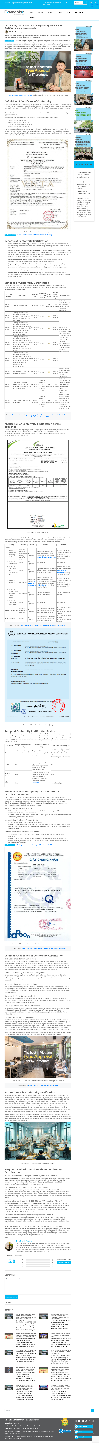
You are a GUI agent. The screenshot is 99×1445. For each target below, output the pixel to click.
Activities (7, 3)
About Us (40, 13)
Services (50, 13)
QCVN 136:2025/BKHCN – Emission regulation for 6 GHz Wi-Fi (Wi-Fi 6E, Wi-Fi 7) (61, 1352)
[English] (97, 3)
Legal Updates (28, 3)
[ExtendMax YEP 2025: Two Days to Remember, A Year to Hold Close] (43, 1336)
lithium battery (42, 585)
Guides (60, 13)
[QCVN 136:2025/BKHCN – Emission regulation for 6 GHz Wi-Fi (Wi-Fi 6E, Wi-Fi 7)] (43, 1352)
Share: (7, 1237)
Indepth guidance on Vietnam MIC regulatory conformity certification (42, 625)
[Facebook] (10, 1237)
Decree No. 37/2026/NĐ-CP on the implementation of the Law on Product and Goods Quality (26, 1335)
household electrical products (46, 557)
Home (31, 13)
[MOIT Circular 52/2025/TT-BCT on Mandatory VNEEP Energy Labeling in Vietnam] (43, 1370)
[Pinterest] (18, 1237)
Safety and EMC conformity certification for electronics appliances (44, 948)
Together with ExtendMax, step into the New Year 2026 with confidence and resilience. (26, 1369)
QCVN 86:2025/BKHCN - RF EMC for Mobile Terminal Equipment (26, 1351)
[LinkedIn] (21, 1237)
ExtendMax (35, 782)
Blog (69, 13)
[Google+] (15, 1237)
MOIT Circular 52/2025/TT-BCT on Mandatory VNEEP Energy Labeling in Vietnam (60, 1369)
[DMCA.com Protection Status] (64, 1422)
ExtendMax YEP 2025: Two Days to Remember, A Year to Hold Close (60, 1335)
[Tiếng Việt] (92, 4)
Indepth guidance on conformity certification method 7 (34, 845)
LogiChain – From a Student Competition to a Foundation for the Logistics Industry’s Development (60, 1387)
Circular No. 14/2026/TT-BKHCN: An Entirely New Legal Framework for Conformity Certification (60, 1316)
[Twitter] (12, 1237)
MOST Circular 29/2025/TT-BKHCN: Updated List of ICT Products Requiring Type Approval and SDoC (24, 1387)
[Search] (85, 2)
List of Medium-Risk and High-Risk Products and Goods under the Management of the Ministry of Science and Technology (26, 1317)
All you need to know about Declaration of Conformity (34, 235)
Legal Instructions (17, 3)
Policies (32, 17)
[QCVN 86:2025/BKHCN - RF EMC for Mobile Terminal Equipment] (9, 1352)
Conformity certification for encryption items (43, 1085)
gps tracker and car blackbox (32, 583)
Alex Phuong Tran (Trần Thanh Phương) (20, 95)
